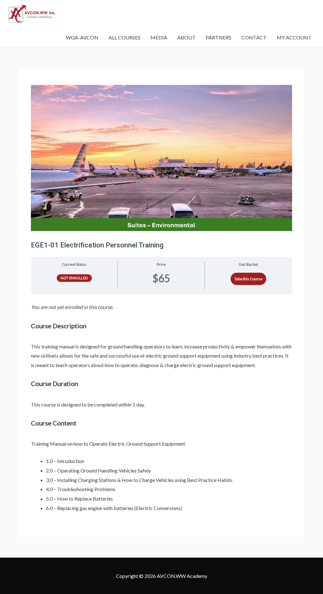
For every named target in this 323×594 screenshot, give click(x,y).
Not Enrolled (74, 278)
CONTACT (254, 37)
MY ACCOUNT (294, 37)
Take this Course (248, 278)
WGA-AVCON (82, 37)
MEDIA (158, 37)
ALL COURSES (124, 37)
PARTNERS (218, 37)
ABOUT (186, 37)
